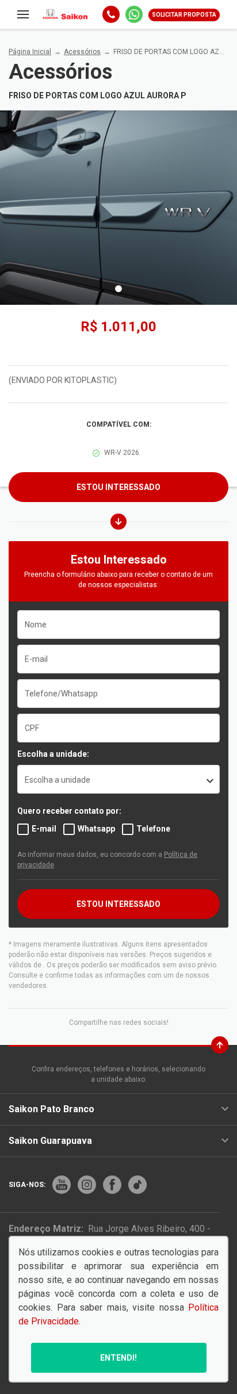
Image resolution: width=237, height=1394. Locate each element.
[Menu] (23, 14)
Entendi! (118, 1357)
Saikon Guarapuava (50, 1140)
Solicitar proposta (184, 15)
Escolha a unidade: (53, 754)
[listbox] (118, 779)
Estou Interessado (118, 487)
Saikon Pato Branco (51, 1109)
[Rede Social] (61, 1184)
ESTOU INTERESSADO (118, 904)
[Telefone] (111, 14)
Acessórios (82, 52)
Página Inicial (30, 52)
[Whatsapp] (134, 14)
